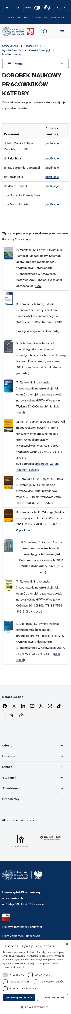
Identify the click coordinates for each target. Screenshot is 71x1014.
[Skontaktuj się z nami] (12, 715)
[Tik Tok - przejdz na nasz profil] (59, 706)
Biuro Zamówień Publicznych (21, 936)
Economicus (57, 17)
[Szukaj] (45, 31)
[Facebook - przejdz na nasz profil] (4, 706)
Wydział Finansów (12, 50)
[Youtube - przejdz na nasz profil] (32, 706)
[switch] (37, 8)
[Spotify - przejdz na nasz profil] (50, 706)
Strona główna (10, 45)
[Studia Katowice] (18, 31)
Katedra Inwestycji (39, 50)
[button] (61, 7)
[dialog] (35, 977)
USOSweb (36, 17)
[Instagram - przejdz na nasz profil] (14, 706)
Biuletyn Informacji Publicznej (22, 927)
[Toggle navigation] (61, 31)
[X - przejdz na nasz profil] (41, 706)
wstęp (54, 464)
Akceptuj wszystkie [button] (19, 997)
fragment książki (27, 470)
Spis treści (24, 530)
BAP (26, 17)
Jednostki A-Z (33, 45)
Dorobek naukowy (11, 54)
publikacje (52, 143)
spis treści (41, 464)
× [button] (66, 944)
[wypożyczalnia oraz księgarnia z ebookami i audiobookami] (21, 715)
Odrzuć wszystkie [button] (53, 997)
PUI (19, 17)
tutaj (38, 286)
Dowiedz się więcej (13, 967)
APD (46, 17)
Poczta (10, 17)
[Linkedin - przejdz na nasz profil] (23, 706)
